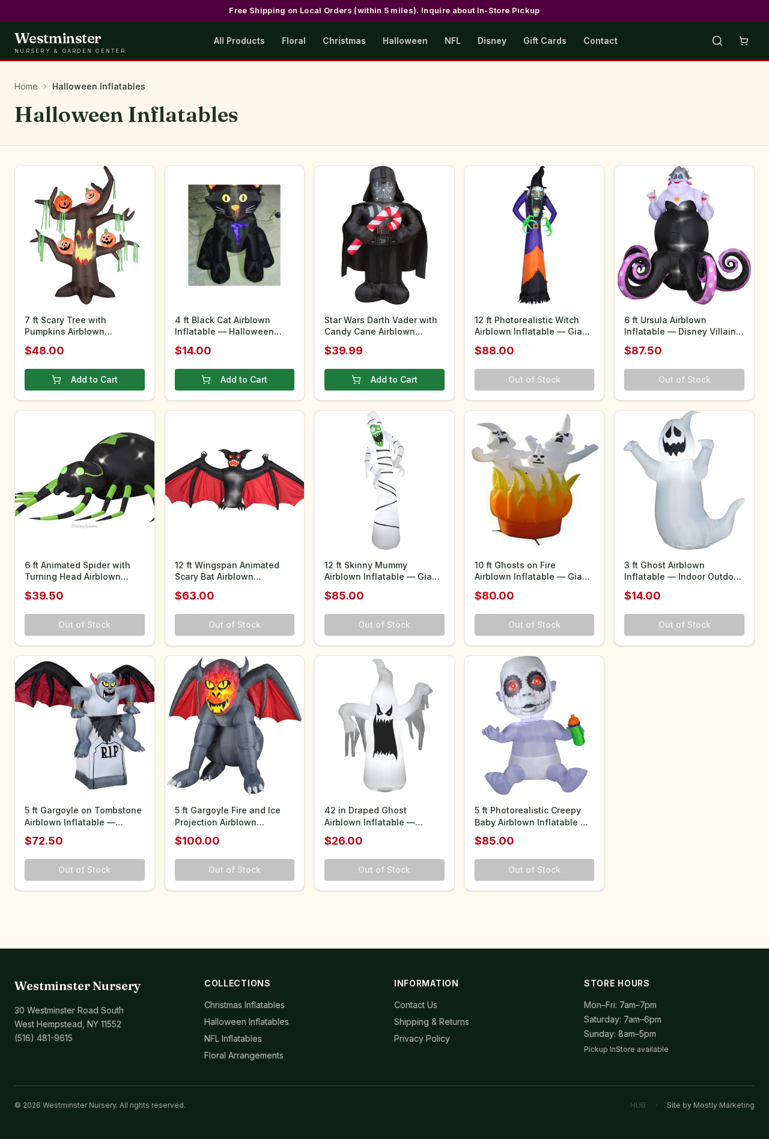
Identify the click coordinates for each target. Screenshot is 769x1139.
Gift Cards (545, 40)
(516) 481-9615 (43, 1038)
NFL (453, 40)
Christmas (344, 40)
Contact (600, 40)
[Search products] (717, 41)
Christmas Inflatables (244, 1005)
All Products (239, 40)
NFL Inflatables (233, 1038)
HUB (638, 1105)
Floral (294, 40)
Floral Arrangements (244, 1055)
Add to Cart (94, 379)
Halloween (405, 40)
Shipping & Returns (431, 1021)
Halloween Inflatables (246, 1021)
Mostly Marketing (724, 1105)
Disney (492, 40)
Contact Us (415, 1005)
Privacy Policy (422, 1038)
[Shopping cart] (744, 41)
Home (26, 86)
